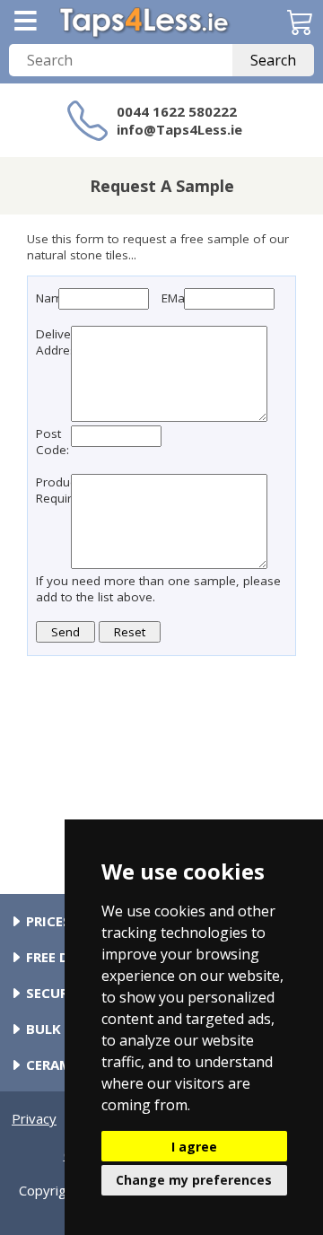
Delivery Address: (53, 342)
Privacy (34, 1118)
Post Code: (52, 441)
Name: (47, 298)
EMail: (173, 298)
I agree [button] (194, 1146)
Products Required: (53, 490)
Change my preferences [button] (194, 1179)
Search (273, 60)
